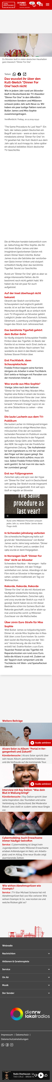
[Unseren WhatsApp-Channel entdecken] (2, 1044)
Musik (5, 985)
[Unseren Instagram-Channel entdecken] (11, 1044)
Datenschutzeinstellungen (14, 1039)
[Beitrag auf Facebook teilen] (19, 74)
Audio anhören (40, 742)
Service (6, 969)
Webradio (7, 945)
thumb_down (36, 1075)
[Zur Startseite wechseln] (8, 5)
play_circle (41, 1075)
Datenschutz (22, 1034)
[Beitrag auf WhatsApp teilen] (14, 74)
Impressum (7, 1034)
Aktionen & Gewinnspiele (15, 961)
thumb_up (46, 1075)
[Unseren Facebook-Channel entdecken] (7, 1044)
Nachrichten (8, 953)
